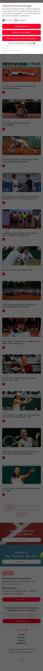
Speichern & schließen (21, 32)
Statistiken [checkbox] (22, 20)
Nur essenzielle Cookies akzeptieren (21, 38)
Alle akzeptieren (21, 26)
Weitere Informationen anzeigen (20, 43)
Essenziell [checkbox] (9, 20)
